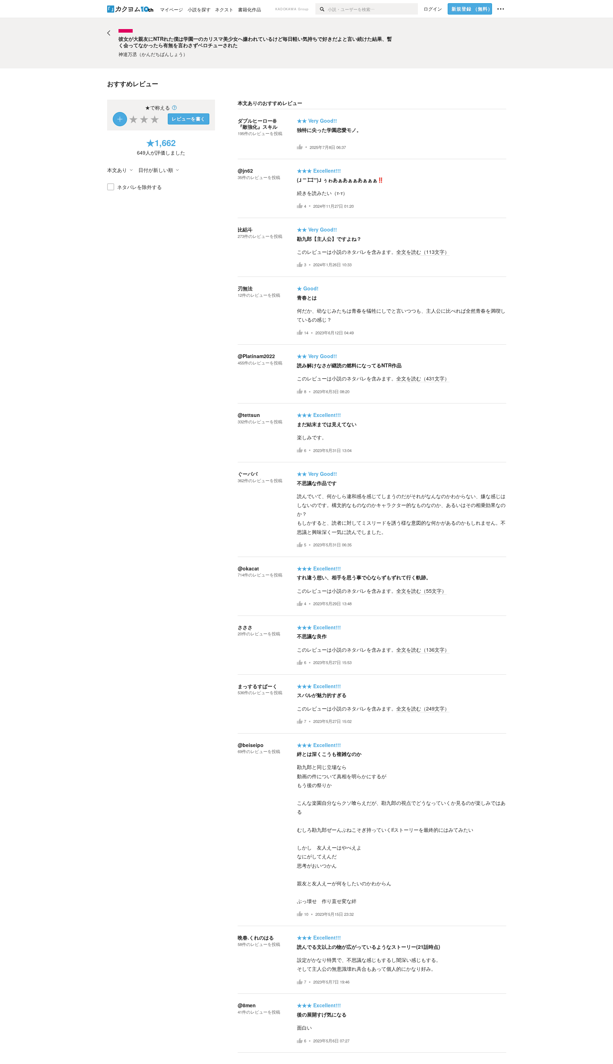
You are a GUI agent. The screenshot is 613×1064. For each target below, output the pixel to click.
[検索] (321, 9)
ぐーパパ (248, 473)
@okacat (248, 568)
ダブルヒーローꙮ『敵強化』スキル (257, 123)
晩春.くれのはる (256, 937)
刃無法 (245, 288)
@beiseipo (251, 744)
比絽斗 (245, 229)
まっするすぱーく (257, 686)
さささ (245, 627)
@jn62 (245, 170)
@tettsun (249, 414)
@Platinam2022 (256, 356)
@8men (247, 1005)
